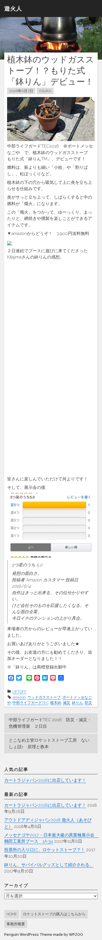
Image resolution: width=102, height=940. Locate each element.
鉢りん (77, 703)
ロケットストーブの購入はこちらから (54, 914)
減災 (66, 703)
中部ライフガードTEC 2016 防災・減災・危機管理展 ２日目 (50, 723)
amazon (19, 697)
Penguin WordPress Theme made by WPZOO (43, 934)
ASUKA (45, 91)
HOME (12, 914)
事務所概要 (16, 924)
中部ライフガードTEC (30, 703)
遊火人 (13, 8)
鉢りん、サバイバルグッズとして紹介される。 (49, 864)
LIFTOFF (19, 691)
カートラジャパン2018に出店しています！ (45, 780)
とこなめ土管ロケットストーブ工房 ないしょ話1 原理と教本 (49, 743)
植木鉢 (55, 703)
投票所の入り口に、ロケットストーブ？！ (44, 849)
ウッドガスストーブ (44, 697)
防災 (88, 703)
